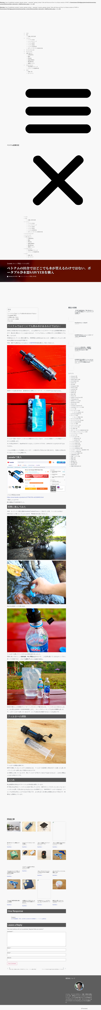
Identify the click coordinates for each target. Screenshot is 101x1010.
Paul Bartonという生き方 (81, 322)
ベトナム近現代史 (32, 46)
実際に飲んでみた (14, 317)
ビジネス (73, 435)
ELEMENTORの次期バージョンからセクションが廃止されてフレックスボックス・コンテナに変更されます (84, 361)
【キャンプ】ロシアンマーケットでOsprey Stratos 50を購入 (43, 872)
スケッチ (73, 423)
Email (9, 952)
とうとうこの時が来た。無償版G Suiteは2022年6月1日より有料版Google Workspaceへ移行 (83, 349)
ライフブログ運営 (75, 453)
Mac (29, 56)
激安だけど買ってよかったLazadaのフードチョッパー (58, 901)
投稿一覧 (30, 71)
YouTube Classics (29, 65)
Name (9, 947)
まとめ (11, 321)
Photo (72, 396)
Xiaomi (73, 404)
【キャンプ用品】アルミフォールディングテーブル (43, 843)
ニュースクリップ (32, 41)
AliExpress (76, 438)
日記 (27, 34)
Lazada (10, 263)
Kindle (72, 391)
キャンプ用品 (17, 263)
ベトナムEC (25, 263)
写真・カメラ (74, 456)
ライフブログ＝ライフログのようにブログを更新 (78, 1000)
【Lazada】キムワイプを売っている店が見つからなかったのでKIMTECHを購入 (13, 872)
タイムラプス (74, 427)
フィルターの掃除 (14, 319)
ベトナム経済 (31, 43)
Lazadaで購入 (13, 315)
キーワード (30, 73)
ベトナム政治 (31, 44)
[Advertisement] (50, 20)
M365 (72, 392)
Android (73, 378)
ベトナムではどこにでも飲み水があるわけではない (23, 313)
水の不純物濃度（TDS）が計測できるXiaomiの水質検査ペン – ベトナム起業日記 (28, 918)
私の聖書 (73, 463)
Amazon (73, 376)
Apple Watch (31, 60)
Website (9, 957)
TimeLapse (74, 399)
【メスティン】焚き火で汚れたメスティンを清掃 (28, 867)
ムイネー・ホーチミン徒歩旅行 (78, 449)
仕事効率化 (30, 54)
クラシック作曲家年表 (33, 68)
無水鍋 (72, 461)
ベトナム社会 (31, 39)
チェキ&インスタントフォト (78, 431)
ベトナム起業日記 (13, 145)
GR (72, 384)
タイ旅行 (73, 428)
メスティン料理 (75, 451)
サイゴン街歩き (77, 412)
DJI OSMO (73, 381)
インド (72, 409)
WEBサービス (31, 63)
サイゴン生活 (74, 422)
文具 (72, 459)
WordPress (31, 61)
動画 (72, 458)
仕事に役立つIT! (29, 53)
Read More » (9, 876)
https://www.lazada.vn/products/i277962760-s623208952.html (25, 497)
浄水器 (34, 276)
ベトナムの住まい (75, 441)
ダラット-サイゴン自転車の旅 (35, 48)
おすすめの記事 (75, 413)
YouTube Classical (75, 405)
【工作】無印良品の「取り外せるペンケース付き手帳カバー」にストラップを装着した (84, 312)
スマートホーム (75, 425)
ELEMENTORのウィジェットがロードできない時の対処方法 (84, 335)
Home (27, 33)
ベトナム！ (28, 38)
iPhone (29, 58)
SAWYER (32, 343)
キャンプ (22, 276)
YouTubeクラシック (33, 66)
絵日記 (72, 464)
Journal (73, 389)
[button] (58, 145)
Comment (10, 931)
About (27, 70)
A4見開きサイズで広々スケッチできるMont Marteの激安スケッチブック (28, 901)
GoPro (72, 382)
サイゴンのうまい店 (30, 49)
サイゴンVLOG (29, 51)
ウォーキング (74, 410)
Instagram (73, 386)
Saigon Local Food (76, 397)
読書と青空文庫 (32, 36)
